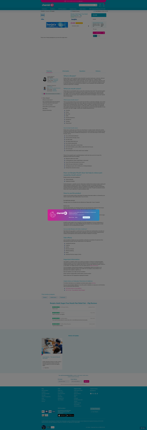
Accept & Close (86, 217)
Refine (76, 217)
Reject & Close (71, 217)
